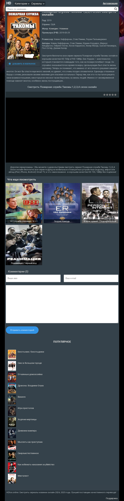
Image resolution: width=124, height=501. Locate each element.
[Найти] (116, 9)
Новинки (64, 28)
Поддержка (112, 498)
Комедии (53, 28)
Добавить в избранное (23, 64)
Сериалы (37, 3)
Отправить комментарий (22, 330)
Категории (21, 3)
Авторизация (110, 3)
